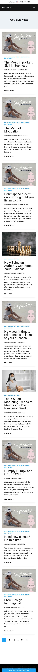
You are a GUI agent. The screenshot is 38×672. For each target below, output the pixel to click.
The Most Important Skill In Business (18, 64)
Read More (9, 90)
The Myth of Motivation (12, 130)
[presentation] (19, 43)
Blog (18, 57)
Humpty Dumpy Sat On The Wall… (18, 472)
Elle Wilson (13, 69)
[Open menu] (34, 7)
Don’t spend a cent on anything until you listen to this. (19, 197)
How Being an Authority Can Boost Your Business (18, 266)
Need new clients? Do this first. (17, 538)
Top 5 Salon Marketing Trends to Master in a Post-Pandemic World (18, 403)
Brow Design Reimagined (13, 601)
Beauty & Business (10, 57)
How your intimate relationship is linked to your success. (18, 335)
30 (22, 640)
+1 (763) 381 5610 (24, 2)
